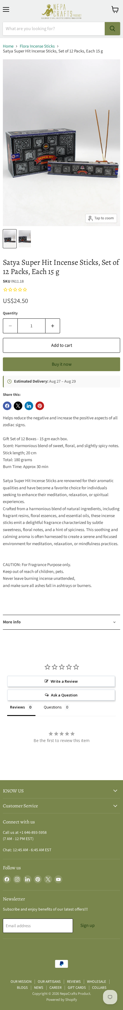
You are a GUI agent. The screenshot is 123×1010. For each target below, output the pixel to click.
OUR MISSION (21, 981)
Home (8, 46)
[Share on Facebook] (7, 406)
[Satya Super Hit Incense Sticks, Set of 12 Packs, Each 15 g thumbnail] (9, 239)
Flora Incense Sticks (37, 46)
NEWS (38, 987)
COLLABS (99, 987)
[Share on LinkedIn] (29, 406)
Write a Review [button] (64, 681)
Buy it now (62, 364)
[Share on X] (18, 406)
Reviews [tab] (17, 707)
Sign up (87, 925)
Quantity (10, 313)
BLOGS (22, 987)
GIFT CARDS (77, 987)
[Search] (112, 28)
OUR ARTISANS (49, 981)
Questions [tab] (53, 707)
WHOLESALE (96, 981)
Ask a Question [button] (64, 695)
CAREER (55, 987)
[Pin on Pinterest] (39, 406)
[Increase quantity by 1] (52, 325)
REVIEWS (74, 981)
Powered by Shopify (61, 999)
